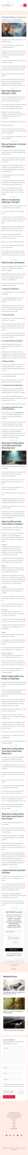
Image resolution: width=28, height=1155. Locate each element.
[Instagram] (10, 1135)
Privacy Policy (14, 1128)
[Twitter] (6, 1135)
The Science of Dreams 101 (14, 1116)
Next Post (14, 969)
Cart (14, 1124)
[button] (21, 5)
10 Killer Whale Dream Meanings (13, 1030)
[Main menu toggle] (24, 5)
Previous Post (14, 965)
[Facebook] (14, 1135)
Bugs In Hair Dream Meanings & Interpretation (13, 1012)
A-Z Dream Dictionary (14, 1113)
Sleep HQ (14, 1118)
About (14, 1126)
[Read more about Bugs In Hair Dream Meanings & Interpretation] (14, 1003)
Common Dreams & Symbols (14, 1115)
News (14, 1120)
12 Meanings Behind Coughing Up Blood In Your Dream (13, 993)
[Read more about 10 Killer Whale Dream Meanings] (14, 1022)
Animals (9, 21)
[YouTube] (17, 1135)
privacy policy (10, 955)
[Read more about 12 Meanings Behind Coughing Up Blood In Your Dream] (14, 985)
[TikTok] (21, 1135)
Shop (14, 1122)
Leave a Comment (6, 19)
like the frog (19, 412)
